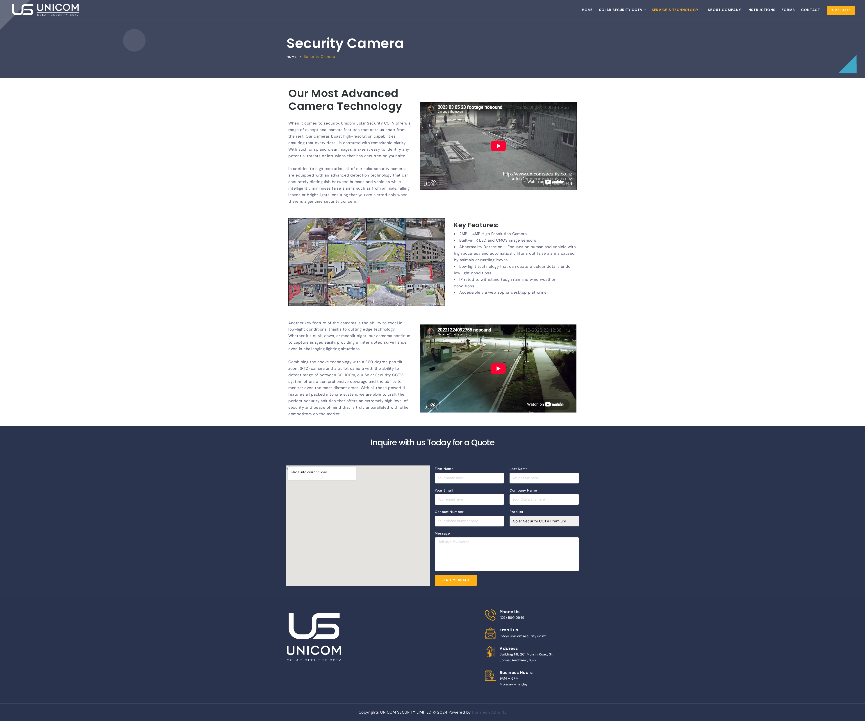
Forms (788, 9)
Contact (810, 9)
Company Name (524, 490)
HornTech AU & (486, 712)
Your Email (445, 490)
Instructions (761, 9)
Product (518, 512)
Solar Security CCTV (620, 9)
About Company (724, 9)
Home (587, 9)
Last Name (520, 469)
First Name (445, 469)
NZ (503, 712)
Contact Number (450, 512)
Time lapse (841, 10)
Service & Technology (675, 9)
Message (443, 533)
